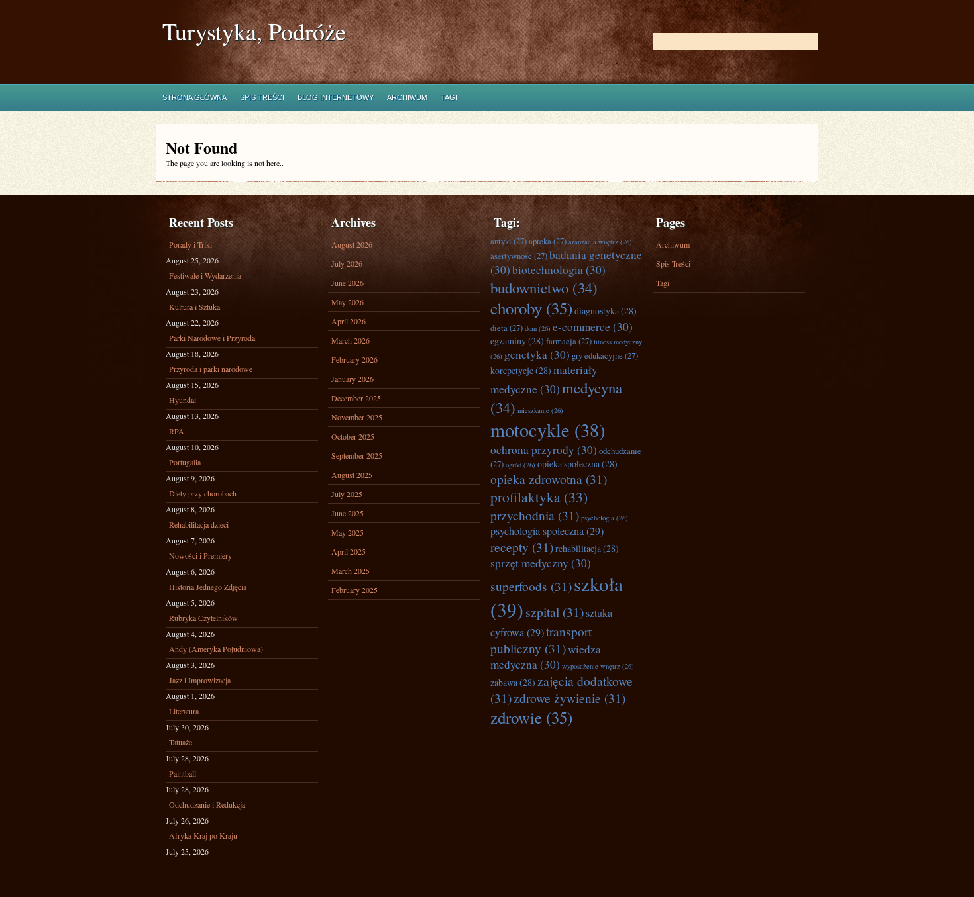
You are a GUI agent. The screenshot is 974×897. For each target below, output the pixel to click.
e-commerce (593, 326)
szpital (554, 611)
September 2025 (356, 455)
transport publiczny (541, 639)
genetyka (537, 354)
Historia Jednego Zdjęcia (207, 586)
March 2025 (350, 570)
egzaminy (517, 340)
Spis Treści (262, 97)
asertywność (518, 255)
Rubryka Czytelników (203, 617)
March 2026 (350, 340)
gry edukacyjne (605, 355)
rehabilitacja (587, 548)
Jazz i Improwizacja (200, 680)
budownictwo (544, 287)
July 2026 (346, 263)
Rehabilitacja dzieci (199, 524)
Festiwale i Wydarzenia (205, 275)
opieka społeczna (577, 463)
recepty (521, 546)
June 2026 (347, 282)
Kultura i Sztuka (194, 306)
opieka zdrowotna (548, 478)
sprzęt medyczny (540, 563)
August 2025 (351, 474)
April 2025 (348, 551)
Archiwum (407, 97)
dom (538, 328)
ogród (520, 464)
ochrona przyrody (543, 449)
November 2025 (356, 417)
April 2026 (348, 321)
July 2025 (346, 494)
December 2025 (356, 398)
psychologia (604, 517)
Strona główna (194, 97)
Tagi (449, 97)
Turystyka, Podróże (254, 31)
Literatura (184, 711)
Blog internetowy (336, 97)
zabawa (512, 682)
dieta (506, 328)
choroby (531, 308)
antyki (508, 241)
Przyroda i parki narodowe (210, 368)
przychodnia (534, 515)
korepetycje (520, 370)
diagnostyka (605, 311)
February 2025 (354, 590)
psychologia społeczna (547, 531)
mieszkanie (540, 410)
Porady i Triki (190, 244)
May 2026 (347, 302)
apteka (548, 241)
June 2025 (347, 513)
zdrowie (531, 717)
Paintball (182, 773)
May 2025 (347, 532)
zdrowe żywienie (569, 697)
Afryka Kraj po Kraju (203, 835)
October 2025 (352, 436)
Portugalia (185, 462)
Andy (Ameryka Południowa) (216, 648)
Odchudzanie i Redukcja (207, 804)
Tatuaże (180, 742)
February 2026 (354, 359)
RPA (176, 431)
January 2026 (352, 378)
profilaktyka (539, 496)
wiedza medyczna (545, 656)
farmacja (569, 341)
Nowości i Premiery (200, 555)
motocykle (547, 429)
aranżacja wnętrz (600, 241)
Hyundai (182, 400)
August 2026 (351, 244)
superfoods (531, 585)
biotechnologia (559, 269)
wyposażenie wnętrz (598, 666)
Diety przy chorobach (203, 493)
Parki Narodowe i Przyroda (212, 337)
